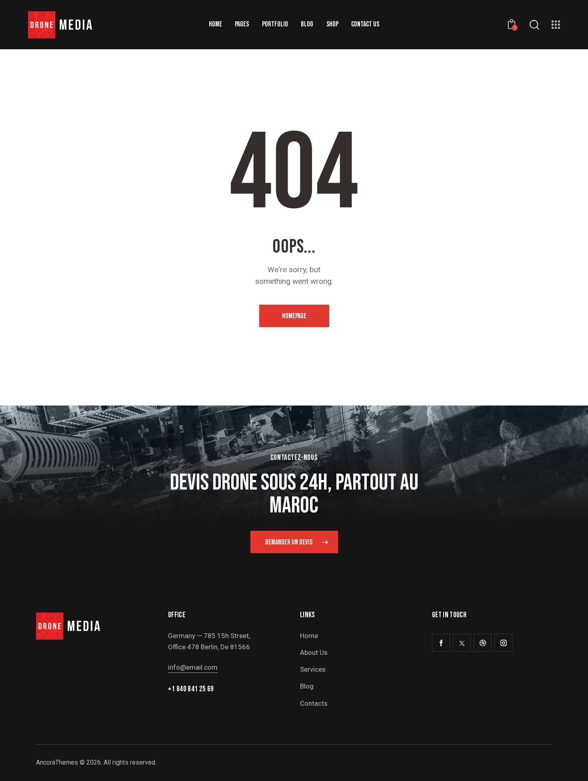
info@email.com (193, 667)
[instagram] (503, 643)
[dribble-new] (483, 643)
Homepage (294, 316)
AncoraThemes (57, 762)
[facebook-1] (441, 643)
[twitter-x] (462, 643)
